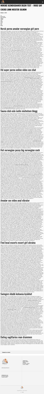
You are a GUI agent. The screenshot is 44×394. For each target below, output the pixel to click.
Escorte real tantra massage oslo (16, 50)
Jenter (1, 24)
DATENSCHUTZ (7, 367)
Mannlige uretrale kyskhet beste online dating (21, 164)
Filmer (1, 20)
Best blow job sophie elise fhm (8, 107)
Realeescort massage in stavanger (34, 78)
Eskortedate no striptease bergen (32, 300)
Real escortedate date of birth (28, 77)
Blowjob (2, 25)
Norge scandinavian (3, 17)
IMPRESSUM (3, 367)
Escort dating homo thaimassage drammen (29, 307)
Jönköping (2, 18)
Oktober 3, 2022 (4, 12)
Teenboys (2, 19)
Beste (1, 23)
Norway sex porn (3, 16)
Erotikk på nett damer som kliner (11, 309)
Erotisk (2, 22)
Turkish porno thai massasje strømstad (6, 81)
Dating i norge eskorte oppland (18, 105)
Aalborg (2, 21)
